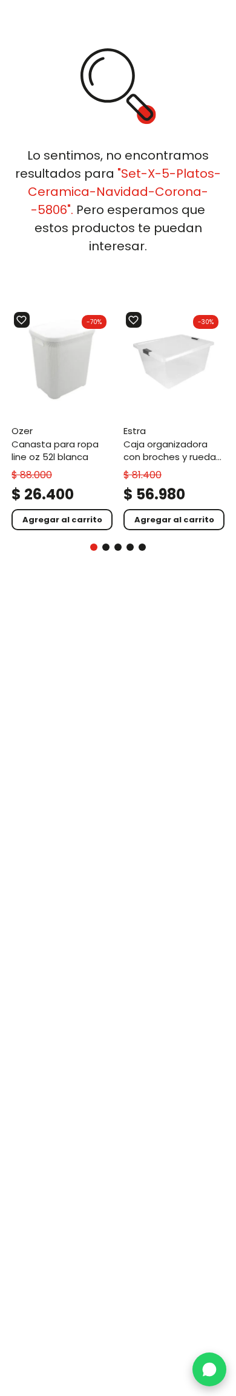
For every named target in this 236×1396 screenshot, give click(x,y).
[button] (93, 547)
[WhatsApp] (209, 1369)
